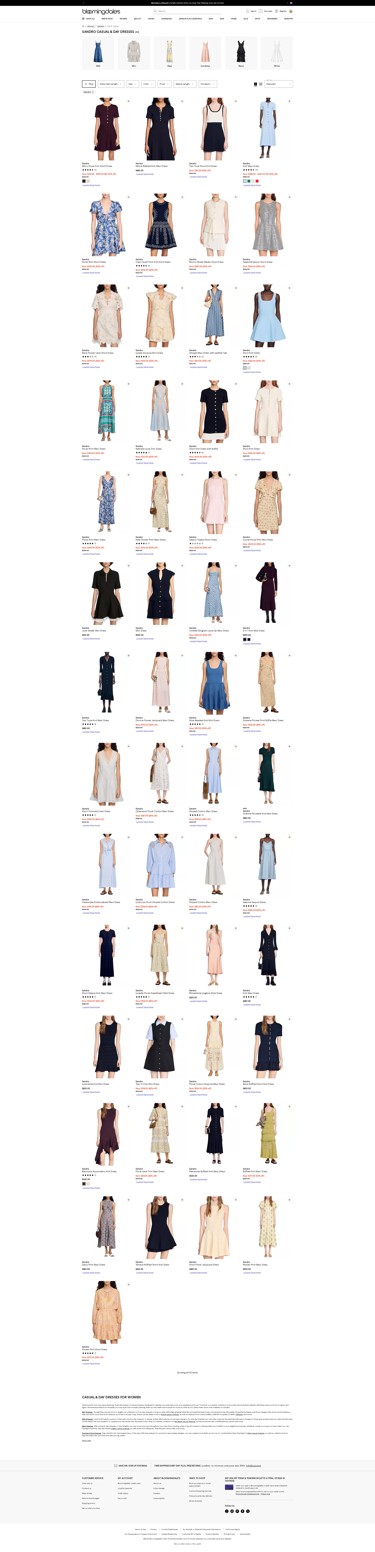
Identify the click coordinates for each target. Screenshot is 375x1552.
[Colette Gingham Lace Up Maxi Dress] (214, 593)
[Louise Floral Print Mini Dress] (268, 502)
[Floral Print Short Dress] (107, 225)
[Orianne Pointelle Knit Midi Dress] (268, 774)
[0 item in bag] (291, 11)
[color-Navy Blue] (248, 639)
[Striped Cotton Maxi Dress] (214, 774)
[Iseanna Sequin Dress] (268, 865)
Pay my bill (122, 1498)
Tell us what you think (91, 1508)
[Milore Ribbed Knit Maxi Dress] (161, 129)
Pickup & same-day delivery (200, 1496)
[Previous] (85, 129)
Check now (265, 1494)
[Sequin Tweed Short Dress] (214, 502)
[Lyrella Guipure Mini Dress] (161, 315)
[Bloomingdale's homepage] (84, 26)
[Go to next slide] (287, 3)
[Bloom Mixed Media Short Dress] (214, 225)
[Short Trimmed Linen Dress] (107, 774)
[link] (107, 174)
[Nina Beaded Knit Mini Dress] (214, 683)
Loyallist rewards (125, 1488)
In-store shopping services (200, 1491)
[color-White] (248, 367)
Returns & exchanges (90, 1498)
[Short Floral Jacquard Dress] (214, 1227)
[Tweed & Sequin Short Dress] (268, 225)
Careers (157, 1493)
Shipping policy (88, 1503)
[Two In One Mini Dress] (161, 1047)
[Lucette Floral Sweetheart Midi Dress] (161, 956)
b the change (159, 1488)
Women (90, 26)
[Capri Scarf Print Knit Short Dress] (161, 225)
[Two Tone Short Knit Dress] (214, 129)
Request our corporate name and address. (214, 1539)
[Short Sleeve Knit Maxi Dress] (107, 956)
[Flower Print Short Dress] (107, 1312)
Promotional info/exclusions (247, 1494)
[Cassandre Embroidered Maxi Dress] (107, 865)
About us (157, 1483)
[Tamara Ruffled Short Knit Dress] (161, 1227)
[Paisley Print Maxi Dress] (268, 1227)
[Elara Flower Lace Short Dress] (107, 315)
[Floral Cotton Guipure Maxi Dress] (214, 1047)
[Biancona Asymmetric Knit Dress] (107, 1134)
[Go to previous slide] (84, 3)
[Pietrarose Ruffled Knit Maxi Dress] (214, 1134)
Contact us (86, 1488)
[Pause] (291, 3)
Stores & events (195, 1501)
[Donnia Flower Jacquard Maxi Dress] (161, 683)
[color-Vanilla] (88, 181)
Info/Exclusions (253, 1466)
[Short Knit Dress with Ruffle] (214, 411)
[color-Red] (257, 181)
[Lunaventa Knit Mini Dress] (107, 1047)
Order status (123, 1493)
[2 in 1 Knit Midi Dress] (268, 593)
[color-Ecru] (253, 181)
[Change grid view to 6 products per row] (260, 84)
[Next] (128, 129)
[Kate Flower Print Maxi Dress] (161, 502)
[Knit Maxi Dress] (268, 129)
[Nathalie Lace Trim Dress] (161, 411)
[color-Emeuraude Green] (248, 181)
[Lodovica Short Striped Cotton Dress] (161, 865)
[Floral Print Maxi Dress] (107, 411)
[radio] (84, 181)
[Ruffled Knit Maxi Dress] (268, 1134)
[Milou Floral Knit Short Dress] (107, 129)
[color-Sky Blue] (244, 181)
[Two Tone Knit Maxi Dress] (107, 683)
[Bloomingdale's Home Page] (101, 12)
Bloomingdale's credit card (129, 1483)
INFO (211, 3)
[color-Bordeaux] (244, 639)
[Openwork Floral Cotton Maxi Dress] (161, 774)
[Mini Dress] (161, 593)
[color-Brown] (83, 181)
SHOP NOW (219, 3)
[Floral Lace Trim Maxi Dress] (161, 1134)
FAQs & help (87, 1493)
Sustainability (159, 1498)
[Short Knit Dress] (268, 315)
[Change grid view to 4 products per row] (255, 84)
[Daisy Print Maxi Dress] (107, 1227)
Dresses (100, 26)
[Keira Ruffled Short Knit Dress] (268, 1047)
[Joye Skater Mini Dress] (107, 593)
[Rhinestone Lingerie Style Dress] (214, 956)
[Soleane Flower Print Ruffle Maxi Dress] (268, 683)
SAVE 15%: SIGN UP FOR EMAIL (133, 1466)
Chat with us (87, 1483)
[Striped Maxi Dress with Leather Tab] (214, 315)
